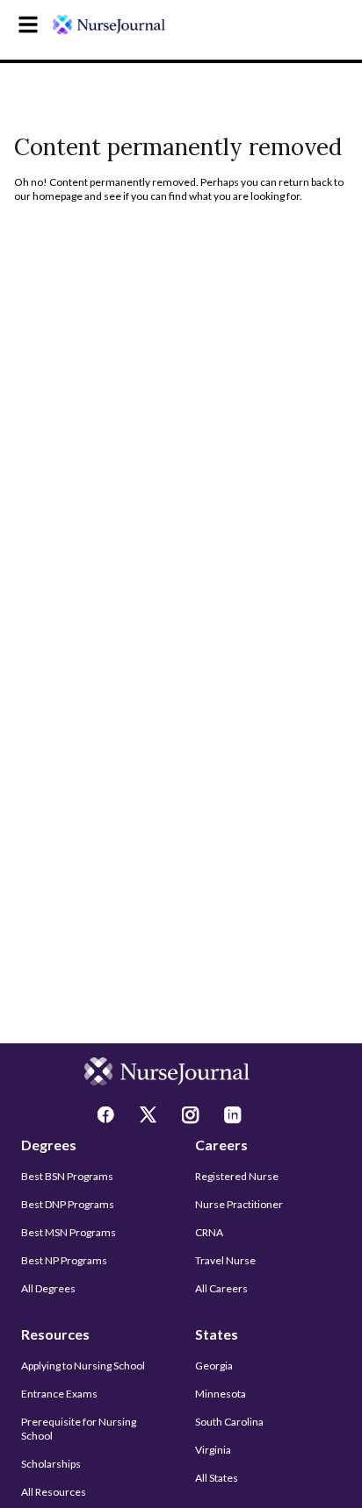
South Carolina (229, 1421)
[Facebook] (108, 1116)
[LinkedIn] (234, 1116)
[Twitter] (150, 1116)
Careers (221, 1144)
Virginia (213, 1449)
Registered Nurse (237, 1176)
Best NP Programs (64, 1260)
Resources (55, 1334)
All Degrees (48, 1288)
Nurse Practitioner (239, 1204)
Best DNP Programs (67, 1204)
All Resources (53, 1491)
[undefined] (109, 24)
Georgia (214, 1365)
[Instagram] (192, 1116)
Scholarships (51, 1463)
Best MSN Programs (68, 1232)
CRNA (209, 1232)
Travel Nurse (225, 1260)
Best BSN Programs (67, 1176)
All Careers (221, 1288)
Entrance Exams (59, 1393)
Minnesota (220, 1393)
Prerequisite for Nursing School (78, 1428)
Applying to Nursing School (83, 1365)
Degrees (48, 1144)
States (216, 1334)
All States (216, 1477)
